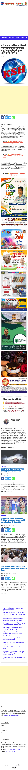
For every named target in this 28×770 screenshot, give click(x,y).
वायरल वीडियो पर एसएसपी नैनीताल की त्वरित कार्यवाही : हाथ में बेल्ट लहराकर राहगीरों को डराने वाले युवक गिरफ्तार (14, 652)
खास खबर (11, 37)
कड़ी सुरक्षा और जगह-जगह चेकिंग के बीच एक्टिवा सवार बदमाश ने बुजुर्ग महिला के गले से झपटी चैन (13, 633)
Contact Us (4, 730)
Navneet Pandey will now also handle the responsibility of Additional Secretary (12, 431)
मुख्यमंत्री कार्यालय (18, 442)
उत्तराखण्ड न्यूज (4, 440)
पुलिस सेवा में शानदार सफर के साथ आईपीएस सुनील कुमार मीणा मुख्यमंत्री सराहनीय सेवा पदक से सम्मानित (14, 614)
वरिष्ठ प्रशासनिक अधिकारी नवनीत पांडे (12, 443)
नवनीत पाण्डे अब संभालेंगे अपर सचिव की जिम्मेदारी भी (13, 441)
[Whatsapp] (13, 117)
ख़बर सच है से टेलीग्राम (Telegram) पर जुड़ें (14, 407)
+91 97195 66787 (13, 411)
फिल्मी (17, 37)
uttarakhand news (21, 439)
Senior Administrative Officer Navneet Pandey (13, 433)
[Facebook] (2, 117)
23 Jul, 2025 (4, 56)
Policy (2, 733)
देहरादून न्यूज (11, 440)
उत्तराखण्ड (4, 37)
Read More (3, 593)
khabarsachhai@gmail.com (15, 410)
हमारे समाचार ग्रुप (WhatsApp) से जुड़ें (13, 402)
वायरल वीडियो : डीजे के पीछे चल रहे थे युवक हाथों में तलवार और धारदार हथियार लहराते (14, 568)
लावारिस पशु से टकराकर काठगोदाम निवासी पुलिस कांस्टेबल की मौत (13, 609)
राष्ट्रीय (23, 37)
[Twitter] (6, 117)
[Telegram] (9, 117)
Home (2, 725)
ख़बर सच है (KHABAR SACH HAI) (16, 763)
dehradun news (22, 429)
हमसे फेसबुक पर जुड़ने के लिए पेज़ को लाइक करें (13, 404)
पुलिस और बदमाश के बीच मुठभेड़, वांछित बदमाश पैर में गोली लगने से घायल (12, 628)
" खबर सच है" (15, 420)
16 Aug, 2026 (13, 573)
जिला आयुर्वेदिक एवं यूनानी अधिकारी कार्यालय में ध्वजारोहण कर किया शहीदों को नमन (14, 624)
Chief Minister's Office (11, 429)
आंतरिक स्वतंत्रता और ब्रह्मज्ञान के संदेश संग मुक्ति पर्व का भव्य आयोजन (13, 638)
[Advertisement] (14, 20)
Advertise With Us (6, 728)
